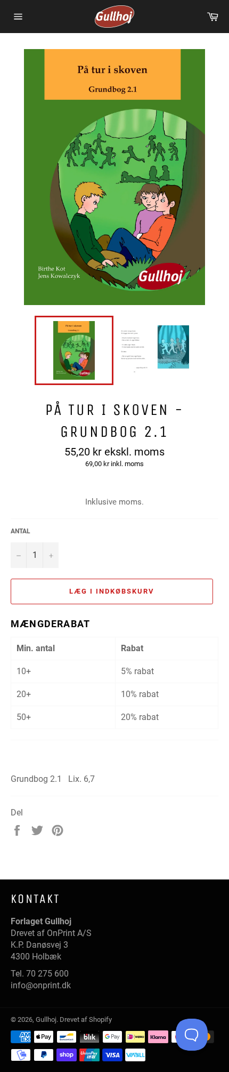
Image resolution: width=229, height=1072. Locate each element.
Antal (20, 531)
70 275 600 (47, 974)
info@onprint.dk (41, 985)
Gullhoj (46, 1019)
